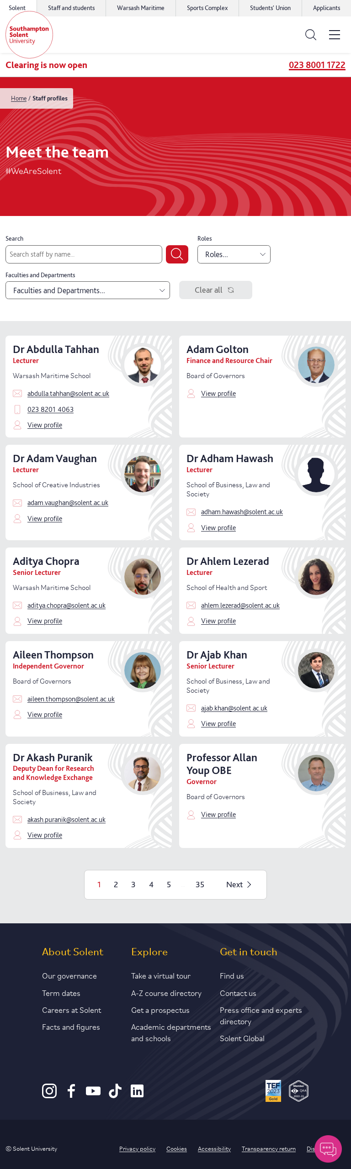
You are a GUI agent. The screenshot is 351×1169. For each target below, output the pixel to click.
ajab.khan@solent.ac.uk (234, 708)
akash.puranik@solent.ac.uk (66, 819)
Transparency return (269, 1148)
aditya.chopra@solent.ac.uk (66, 605)
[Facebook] (71, 1095)
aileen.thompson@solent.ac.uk (71, 699)
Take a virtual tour (161, 974)
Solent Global (242, 1037)
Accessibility (214, 1148)
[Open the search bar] (311, 34)
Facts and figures (71, 1026)
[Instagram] (49, 1095)
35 (200, 884)
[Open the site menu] (334, 34)
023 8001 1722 (317, 64)
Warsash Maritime (141, 7)
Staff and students (71, 7)
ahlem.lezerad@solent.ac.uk (240, 605)
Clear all (209, 290)
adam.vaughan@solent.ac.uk (67, 502)
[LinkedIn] (137, 1095)
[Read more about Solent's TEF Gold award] (274, 1092)
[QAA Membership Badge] (298, 1092)
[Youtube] (93, 1095)
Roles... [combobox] (216, 254)
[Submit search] (177, 254)
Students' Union (270, 7)
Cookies (176, 1148)
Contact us (238, 992)
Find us (232, 974)
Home (19, 98)
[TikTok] (115, 1095)
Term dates (61, 992)
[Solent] (29, 34)
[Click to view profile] (143, 386)
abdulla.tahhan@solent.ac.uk (68, 393)
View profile (44, 425)
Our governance (69, 974)
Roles (204, 238)
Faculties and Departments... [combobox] (59, 290)
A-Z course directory (166, 992)
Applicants (326, 7)
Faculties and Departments (40, 275)
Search (14, 238)
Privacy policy (137, 1148)
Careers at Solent (71, 1009)
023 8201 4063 (50, 409)
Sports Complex (207, 7)
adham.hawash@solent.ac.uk (242, 511)
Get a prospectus (160, 1009)
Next (234, 884)
